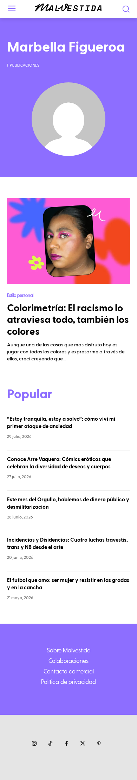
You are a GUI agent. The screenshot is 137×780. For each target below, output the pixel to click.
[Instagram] (34, 744)
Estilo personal (20, 295)
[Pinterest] (98, 744)
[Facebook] (66, 744)
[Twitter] (82, 744)
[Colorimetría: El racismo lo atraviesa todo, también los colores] (68, 241)
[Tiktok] (50, 744)
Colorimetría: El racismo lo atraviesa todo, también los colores (68, 320)
